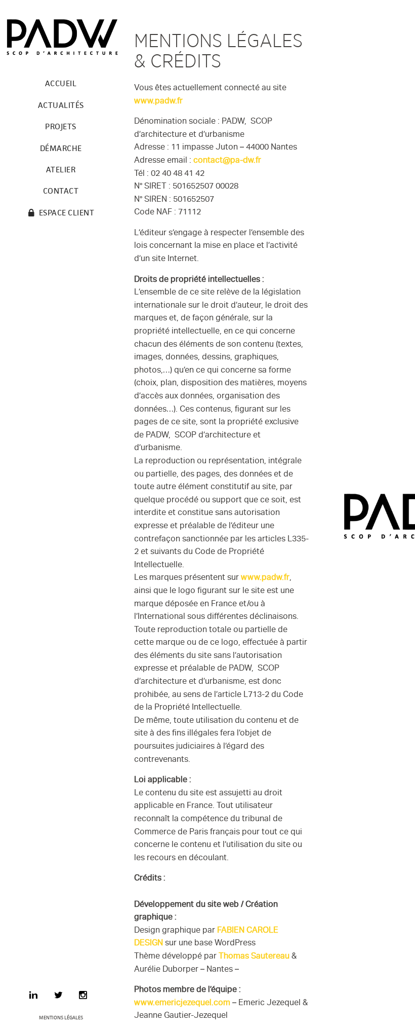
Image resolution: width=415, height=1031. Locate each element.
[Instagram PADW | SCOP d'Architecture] (83, 997)
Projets (60, 126)
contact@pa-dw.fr (227, 161)
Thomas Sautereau (254, 957)
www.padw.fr (158, 102)
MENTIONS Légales (61, 1017)
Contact (61, 191)
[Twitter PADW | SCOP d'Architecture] (58, 997)
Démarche (61, 148)
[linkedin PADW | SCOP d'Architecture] (34, 997)
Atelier (61, 169)
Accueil (61, 83)
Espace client (67, 212)
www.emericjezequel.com (182, 1004)
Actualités (61, 105)
